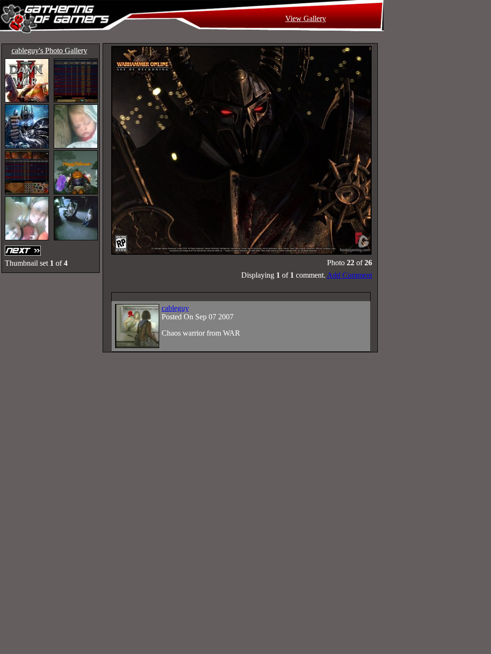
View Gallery (305, 18)
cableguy (175, 308)
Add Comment (349, 275)
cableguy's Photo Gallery (49, 50)
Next (24, 251)
